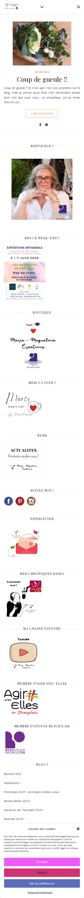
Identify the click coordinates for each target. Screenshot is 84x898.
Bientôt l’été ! (13, 774)
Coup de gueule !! (42, 79)
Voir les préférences (42, 883)
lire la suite (42, 113)
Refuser (42, 872)
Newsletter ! (12, 783)
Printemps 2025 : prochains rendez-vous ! (32, 792)
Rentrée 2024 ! (14, 819)
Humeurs (42, 72)
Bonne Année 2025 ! (17, 801)
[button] (78, 829)
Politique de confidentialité (40, 892)
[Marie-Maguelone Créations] (12, 7)
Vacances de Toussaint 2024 (23, 810)
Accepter (42, 862)
